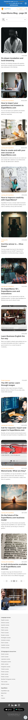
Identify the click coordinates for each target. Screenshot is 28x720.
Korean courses (5, 676)
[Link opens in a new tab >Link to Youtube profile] (15, 704)
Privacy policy (17, 715)
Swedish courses (5, 645)
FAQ (2, 695)
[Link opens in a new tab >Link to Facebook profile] (9, 704)
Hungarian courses (5, 666)
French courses (5, 632)
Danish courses (5, 654)
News (2, 241)
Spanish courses (5, 625)
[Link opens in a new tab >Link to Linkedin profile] (12, 704)
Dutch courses (4, 642)
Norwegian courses (6, 637)
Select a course (15, 601)
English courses (5, 620)
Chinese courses (5, 647)
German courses (5, 622)
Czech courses (4, 656)
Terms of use (10, 715)
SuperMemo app (5, 690)
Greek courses (4, 674)
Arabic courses (4, 664)
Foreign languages (5, 380)
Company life (4, 240)
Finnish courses (5, 671)
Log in (20, 8)
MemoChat (3, 693)
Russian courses (5, 635)
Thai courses (4, 681)
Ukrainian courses (5, 640)
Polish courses (4, 630)
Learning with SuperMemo (7, 100)
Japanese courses (5, 659)
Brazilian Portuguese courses (8, 679)
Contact (3, 698)
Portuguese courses (6, 661)
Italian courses (4, 627)
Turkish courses (5, 669)
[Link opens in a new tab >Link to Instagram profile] (18, 704)
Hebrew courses (5, 684)
